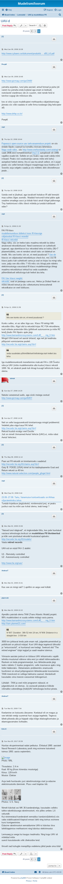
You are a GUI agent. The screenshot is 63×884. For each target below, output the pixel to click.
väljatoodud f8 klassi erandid (15, 236)
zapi (3, 127)
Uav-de (52, 254)
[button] (31, 31)
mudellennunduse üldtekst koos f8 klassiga (22, 233)
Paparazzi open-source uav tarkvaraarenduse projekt (26, 143)
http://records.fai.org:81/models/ (17, 539)
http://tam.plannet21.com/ (14, 623)
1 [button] (35, 31)
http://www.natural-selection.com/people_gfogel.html (26, 473)
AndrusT (5, 570)
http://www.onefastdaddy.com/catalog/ (40, 149)
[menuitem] (8, 10)
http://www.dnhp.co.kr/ (12, 113)
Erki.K (4, 729)
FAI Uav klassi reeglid (12, 278)
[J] (3, 36)
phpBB (23, 878)
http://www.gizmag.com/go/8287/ (17, 398)
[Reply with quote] (54, 39)
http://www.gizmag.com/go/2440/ (17, 81)
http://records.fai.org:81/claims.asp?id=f (20, 464)
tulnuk (12, 378)
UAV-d (5, 21)
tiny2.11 (35, 153)
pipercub (5, 598)
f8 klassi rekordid (10, 239)
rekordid (5, 281)
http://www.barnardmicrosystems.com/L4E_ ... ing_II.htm (28, 335)
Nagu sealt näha (9, 149)
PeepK (4, 64)
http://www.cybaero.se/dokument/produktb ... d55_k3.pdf (28, 53)
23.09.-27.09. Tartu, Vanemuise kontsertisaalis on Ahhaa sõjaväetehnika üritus (28, 498)
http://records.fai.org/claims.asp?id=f (19, 344)
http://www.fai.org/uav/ (12, 563)
